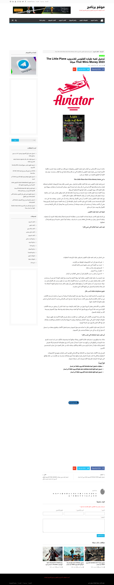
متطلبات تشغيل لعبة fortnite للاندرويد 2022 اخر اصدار (86, 366)
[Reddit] (62, 494)
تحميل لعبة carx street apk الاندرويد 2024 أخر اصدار (86, 372)
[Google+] (76, 494)
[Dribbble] (85, 494)
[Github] (78, 494)
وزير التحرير (80, 567)
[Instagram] (71, 494)
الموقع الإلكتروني (59, 510)
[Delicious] (91, 494)
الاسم (103, 510)
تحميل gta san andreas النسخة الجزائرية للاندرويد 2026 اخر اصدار (75, 563)
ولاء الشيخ (101, 65)
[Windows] (76, 496)
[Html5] (73, 494)
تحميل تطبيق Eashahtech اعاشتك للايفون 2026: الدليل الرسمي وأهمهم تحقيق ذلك (23, 184)
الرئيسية (46, 1)
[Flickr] (80, 494)
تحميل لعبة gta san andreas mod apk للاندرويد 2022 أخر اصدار (82, 369)
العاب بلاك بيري (31, 228)
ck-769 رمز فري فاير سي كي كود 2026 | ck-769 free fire (24, 172)
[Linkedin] (69, 494)
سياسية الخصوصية (31, 1)
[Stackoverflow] (91, 496)
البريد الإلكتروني (80, 510)
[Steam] (89, 496)
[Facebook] (82, 494)
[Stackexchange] (93, 496)
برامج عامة (42, 20)
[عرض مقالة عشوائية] (12, 20)
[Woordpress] (73, 496)
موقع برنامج (96, 7)
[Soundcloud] (53, 494)
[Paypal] (67, 494)
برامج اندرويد (94, 20)
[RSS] (60, 494)
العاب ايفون (32, 225)
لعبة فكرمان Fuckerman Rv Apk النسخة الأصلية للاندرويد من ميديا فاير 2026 (24, 190)
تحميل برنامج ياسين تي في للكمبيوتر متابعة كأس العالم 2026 (23, 201)
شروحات (33, 262)
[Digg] (87, 494)
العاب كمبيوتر (52, 20)
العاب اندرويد (62, 20)
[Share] (58, 494)
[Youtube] (69, 496)
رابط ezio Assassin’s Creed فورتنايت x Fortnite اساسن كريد (54, 563)
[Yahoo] (71, 496)
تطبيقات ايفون (83, 20)
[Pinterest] (64, 494)
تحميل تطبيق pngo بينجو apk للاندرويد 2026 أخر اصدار (23, 178)
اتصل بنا (37, 1)
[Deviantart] (89, 494)
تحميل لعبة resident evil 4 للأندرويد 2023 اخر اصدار (95, 563)
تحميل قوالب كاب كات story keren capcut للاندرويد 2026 (24, 161)
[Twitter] (82, 496)
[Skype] (56, 494)
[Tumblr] (85, 496)
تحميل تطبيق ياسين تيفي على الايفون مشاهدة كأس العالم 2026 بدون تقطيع (23, 195)
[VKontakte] (78, 496)
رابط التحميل (73, 403)
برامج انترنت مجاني (30, 239)
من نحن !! (42, 1)
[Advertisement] (57, 36)
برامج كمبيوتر (72, 20)
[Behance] (93, 494)
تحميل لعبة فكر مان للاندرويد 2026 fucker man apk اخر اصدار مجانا (23, 207)
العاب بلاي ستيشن (30, 232)
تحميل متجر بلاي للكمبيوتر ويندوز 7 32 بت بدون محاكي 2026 (23, 155)
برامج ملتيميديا (31, 252)
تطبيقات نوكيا (31, 259)
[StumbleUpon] (87, 496)
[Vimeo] (80, 496)
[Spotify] (96, 496)
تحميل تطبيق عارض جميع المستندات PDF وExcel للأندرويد (23, 166)
